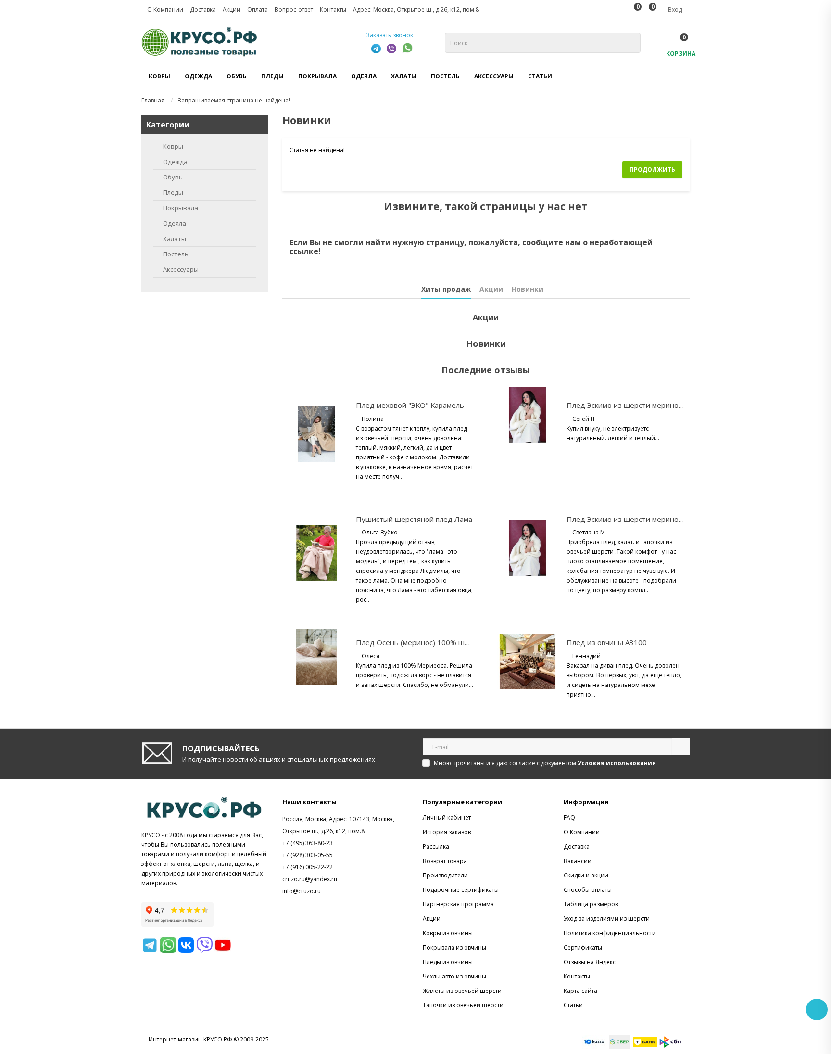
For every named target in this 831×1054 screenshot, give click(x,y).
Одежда (175, 161)
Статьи (540, 76)
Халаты (174, 238)
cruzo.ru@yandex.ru (309, 879)
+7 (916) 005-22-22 (307, 867)
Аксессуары (181, 269)
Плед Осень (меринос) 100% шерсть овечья (433, 642)
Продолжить (652, 169)
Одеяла (174, 223)
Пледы (173, 192)
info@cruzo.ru (301, 891)
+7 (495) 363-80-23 (307, 843)
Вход (674, 9)
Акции (491, 288)
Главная (152, 100)
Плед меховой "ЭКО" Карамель (410, 405)
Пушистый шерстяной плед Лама (414, 519)
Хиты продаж (446, 288)
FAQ (569, 817)
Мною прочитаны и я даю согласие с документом (545, 763)
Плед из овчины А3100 (607, 642)
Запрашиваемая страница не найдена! (233, 100)
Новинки (527, 288)
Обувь (173, 177)
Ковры (173, 146)
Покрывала (180, 207)
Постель (176, 254)
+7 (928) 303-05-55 (307, 855)
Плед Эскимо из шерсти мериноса (626, 405)
